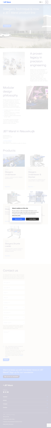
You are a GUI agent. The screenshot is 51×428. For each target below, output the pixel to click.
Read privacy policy (16, 215)
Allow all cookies (18, 219)
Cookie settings (32, 219)
